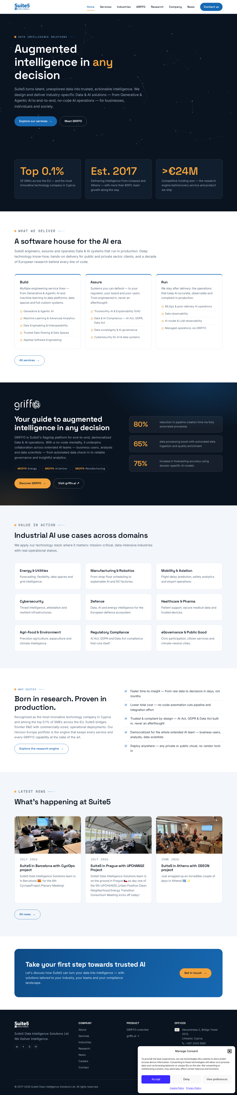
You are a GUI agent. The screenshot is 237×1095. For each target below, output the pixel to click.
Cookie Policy (177, 1088)
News (191, 7)
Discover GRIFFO (32, 483)
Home (90, 7)
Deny (186, 1079)
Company (175, 7)
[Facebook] (23, 1046)
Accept (156, 1079)
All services (29, 360)
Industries (124, 7)
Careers (83, 1061)
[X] (29, 1046)
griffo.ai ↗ (133, 1035)
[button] (229, 1051)
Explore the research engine (41, 748)
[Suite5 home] (22, 7)
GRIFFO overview (138, 1029)
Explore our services (35, 121)
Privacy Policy (193, 1088)
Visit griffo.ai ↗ (68, 483)
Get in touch (195, 973)
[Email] (35, 1046)
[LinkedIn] (16, 1046)
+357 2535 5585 (196, 1043)
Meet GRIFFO (73, 121)
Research (157, 7)
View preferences (217, 1079)
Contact (84, 1067)
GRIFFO (140, 7)
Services (105, 7)
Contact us (211, 7)
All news (27, 914)
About (82, 1029)
